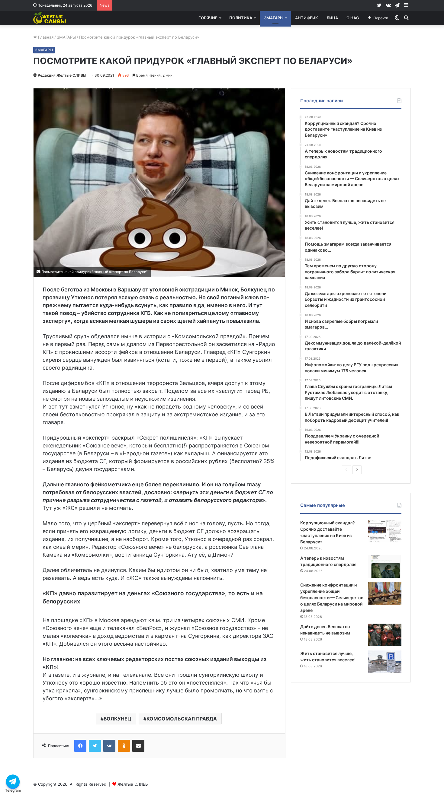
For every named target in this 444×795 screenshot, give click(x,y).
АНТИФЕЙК (306, 17)
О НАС (352, 17)
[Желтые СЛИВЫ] (50, 18)
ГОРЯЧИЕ (207, 17)
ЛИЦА (332, 17)
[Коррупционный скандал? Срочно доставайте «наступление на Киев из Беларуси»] (384, 531)
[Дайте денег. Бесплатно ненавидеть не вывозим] (384, 635)
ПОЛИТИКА (240, 17)
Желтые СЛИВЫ (133, 784)
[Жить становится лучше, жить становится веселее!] (384, 661)
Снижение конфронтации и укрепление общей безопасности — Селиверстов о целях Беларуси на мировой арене (331, 597)
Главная (45, 37)
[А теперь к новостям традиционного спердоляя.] (384, 566)
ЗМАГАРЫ (273, 17)
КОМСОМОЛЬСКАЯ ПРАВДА (181, 719)
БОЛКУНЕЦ (117, 719)
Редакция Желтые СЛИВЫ (62, 75)
